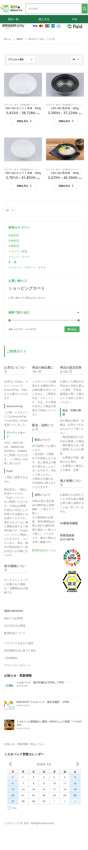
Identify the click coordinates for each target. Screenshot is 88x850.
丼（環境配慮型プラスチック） (30, 104)
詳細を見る (22, 120)
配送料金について (14, 633)
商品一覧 (13, 19)
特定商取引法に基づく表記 (20, 650)
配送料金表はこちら (44, 550)
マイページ (46, 398)
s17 (8, 104)
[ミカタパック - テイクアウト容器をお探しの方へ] (11, 8)
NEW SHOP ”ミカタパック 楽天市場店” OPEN (42, 701)
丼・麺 (13, 104)
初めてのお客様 (13, 618)
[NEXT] (77, 764)
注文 (40, 402)
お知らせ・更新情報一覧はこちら (24, 744)
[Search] (84, 8)
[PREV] (10, 764)
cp (5, 104)
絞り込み (72, 329)
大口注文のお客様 (14, 625)
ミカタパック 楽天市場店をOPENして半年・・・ (43, 682)
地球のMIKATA (13, 611)
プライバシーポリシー (17, 665)
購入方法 (44, 19)
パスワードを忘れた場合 (18, 643)
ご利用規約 (10, 658)
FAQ (74, 19)
